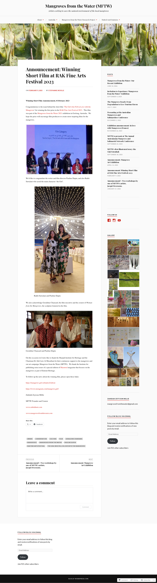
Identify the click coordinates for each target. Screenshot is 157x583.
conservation (41, 438)
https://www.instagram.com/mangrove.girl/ (42, 388)
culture (53, 438)
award (29, 438)
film (61, 438)
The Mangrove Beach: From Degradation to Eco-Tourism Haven (122, 103)
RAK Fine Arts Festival (36, 446)
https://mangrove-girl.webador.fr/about (40, 382)
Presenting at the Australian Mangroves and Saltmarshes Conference (119, 115)
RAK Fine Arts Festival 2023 (71, 110)
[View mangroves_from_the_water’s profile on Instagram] (114, 220)
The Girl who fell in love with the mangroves (66, 446)
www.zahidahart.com (34, 407)
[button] (117, 247)
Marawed (63, 367)
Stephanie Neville (56, 90)
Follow (112, 441)
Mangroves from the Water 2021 (49, 113)
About (39, 20)
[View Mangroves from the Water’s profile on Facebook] (109, 220)
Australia (51, 20)
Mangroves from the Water (51, 442)
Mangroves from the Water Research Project (78, 20)
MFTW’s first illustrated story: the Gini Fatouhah (121, 150)
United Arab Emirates (110, 20)
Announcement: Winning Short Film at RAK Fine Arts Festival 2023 (122, 171)
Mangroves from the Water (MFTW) (78, 6)
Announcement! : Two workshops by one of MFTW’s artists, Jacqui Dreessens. (122, 183)
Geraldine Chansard (74, 438)
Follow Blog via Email (119, 416)
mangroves (32, 442)
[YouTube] (119, 220)
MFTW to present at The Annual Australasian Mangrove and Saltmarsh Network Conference (120, 138)
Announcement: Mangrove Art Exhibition (118, 161)
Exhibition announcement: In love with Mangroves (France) (121, 126)
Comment (85, 507)
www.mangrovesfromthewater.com (39, 413)
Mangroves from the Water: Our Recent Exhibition (120, 81)
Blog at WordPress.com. (78, 578)
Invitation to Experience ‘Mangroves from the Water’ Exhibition (122, 92)
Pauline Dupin (70, 442)
